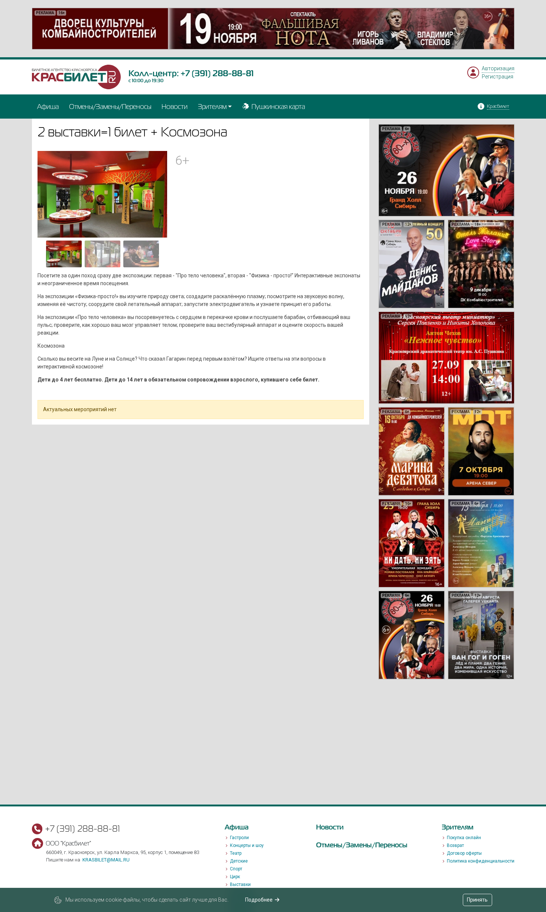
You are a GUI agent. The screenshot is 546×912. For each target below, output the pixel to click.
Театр (235, 853)
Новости (175, 106)
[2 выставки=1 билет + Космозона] (103, 194)
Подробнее (259, 900)
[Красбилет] (76, 77)
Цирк (235, 876)
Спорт (236, 868)
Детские (239, 861)
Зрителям (212, 106)
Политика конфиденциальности (480, 861)
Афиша (48, 106)
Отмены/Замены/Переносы (110, 106)
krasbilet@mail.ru (106, 860)
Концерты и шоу (247, 845)
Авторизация (498, 68)
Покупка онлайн (464, 837)
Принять (477, 900)
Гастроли (239, 837)
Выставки (240, 884)
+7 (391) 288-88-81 (217, 73)
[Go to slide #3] (141, 254)
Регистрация (497, 77)
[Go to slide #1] (64, 254)
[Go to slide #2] (102, 254)
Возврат (455, 845)
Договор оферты (464, 853)
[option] (273, 28)
